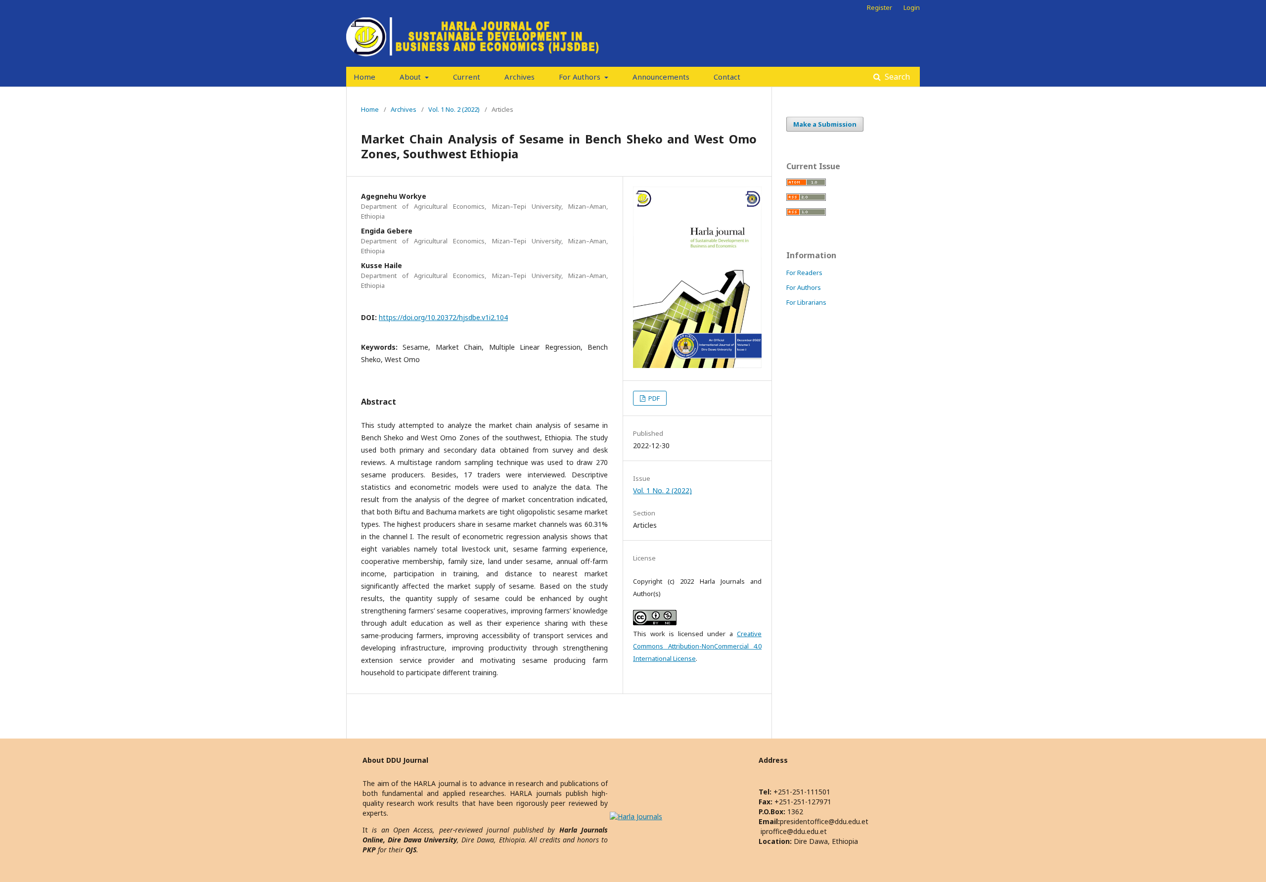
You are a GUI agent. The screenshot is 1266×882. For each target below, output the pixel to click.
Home (364, 77)
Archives (519, 77)
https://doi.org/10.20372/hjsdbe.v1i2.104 (443, 317)
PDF (653, 398)
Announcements (661, 77)
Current (466, 77)
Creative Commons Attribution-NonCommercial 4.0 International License (697, 646)
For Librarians (806, 302)
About (411, 77)
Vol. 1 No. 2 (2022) (454, 109)
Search (896, 76)
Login (912, 7)
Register (879, 7)
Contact (727, 77)
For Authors (580, 77)
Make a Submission (825, 124)
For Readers (804, 272)
